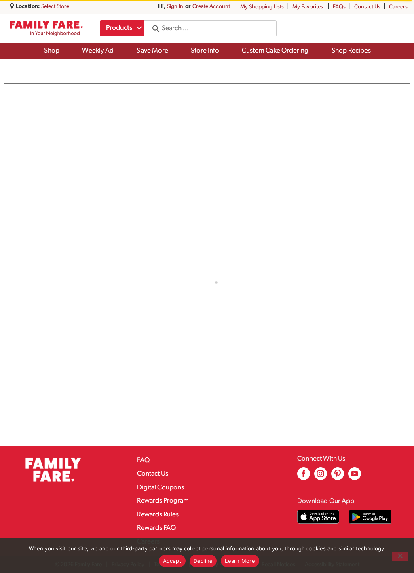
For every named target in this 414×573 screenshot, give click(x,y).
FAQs (339, 7)
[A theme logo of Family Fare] (46, 28)
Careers (398, 7)
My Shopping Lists (262, 7)
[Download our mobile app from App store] (318, 516)
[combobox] (122, 28)
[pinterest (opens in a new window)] (337, 476)
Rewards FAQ (156, 528)
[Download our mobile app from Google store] (370, 516)
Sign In (175, 7)
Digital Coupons (160, 487)
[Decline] (400, 556)
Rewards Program (163, 500)
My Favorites (307, 7)
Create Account (211, 7)
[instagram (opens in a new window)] (320, 476)
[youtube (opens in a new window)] (354, 476)
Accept (172, 561)
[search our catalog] (153, 28)
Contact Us (367, 7)
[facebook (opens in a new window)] (303, 476)
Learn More (240, 561)
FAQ (143, 460)
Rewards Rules (158, 514)
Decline (203, 561)
